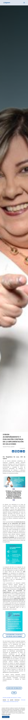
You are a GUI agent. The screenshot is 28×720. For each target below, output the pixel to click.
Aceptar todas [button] (6, 716)
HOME (14, 692)
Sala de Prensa (6, 446)
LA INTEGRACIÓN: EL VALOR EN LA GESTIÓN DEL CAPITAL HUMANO (14, 635)
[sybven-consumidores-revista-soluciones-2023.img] (14, 631)
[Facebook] (15, 451)
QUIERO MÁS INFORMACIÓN (14, 688)
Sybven (12, 446)
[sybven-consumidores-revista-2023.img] (14, 502)
